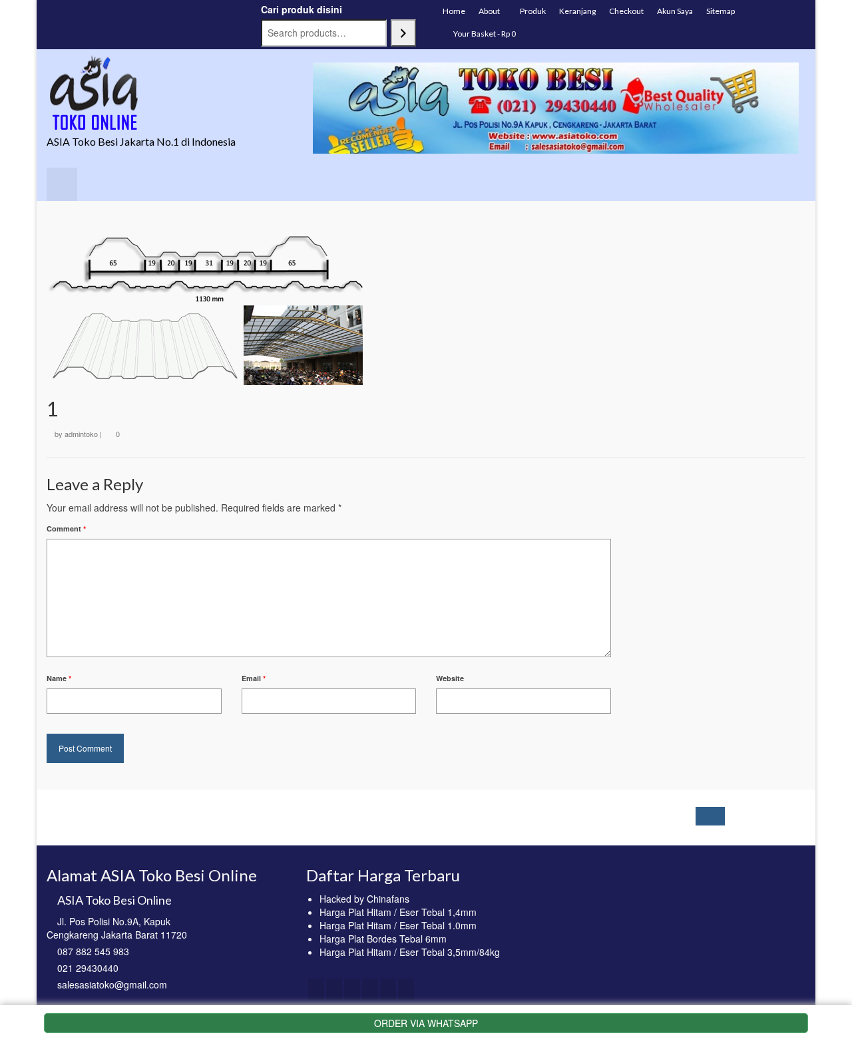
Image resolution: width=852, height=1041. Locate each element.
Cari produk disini (301, 9)
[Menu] (62, 184)
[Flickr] (388, 989)
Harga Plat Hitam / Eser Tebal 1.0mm (398, 925)
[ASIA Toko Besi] (166, 93)
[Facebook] (316, 989)
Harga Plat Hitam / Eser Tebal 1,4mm (398, 912)
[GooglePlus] (370, 989)
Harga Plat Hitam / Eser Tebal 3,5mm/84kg (410, 952)
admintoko (81, 433)
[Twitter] (334, 989)
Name (59, 678)
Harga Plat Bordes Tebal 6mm (383, 938)
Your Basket (484, 34)
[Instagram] (352, 989)
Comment (66, 528)
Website (450, 678)
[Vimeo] (406, 989)
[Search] (403, 33)
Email (254, 678)
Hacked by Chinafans (364, 898)
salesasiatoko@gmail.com (112, 984)
